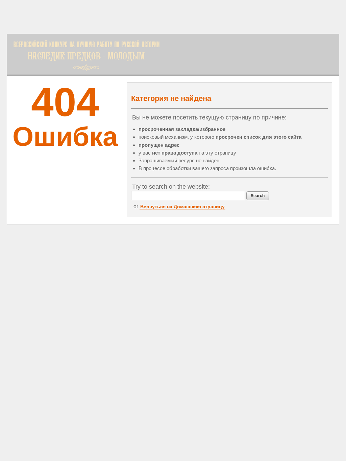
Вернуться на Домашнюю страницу (182, 206)
